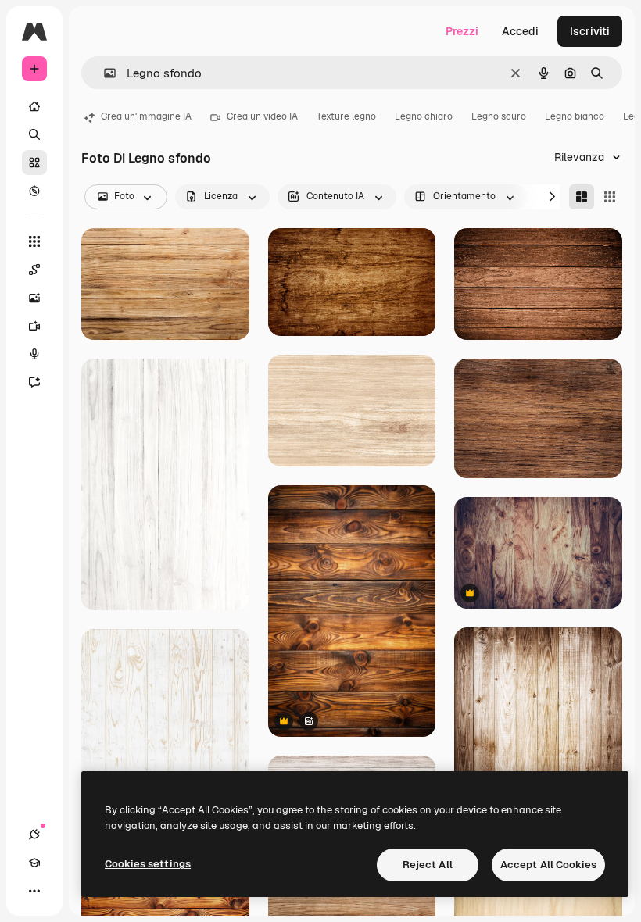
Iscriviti (590, 31)
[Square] (609, 196)
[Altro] (34, 890)
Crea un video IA (262, 116)
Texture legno (346, 116)
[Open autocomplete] (103, 73)
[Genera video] (34, 325)
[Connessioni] (34, 834)
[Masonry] (581, 196)
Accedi (520, 31)
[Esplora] (34, 190)
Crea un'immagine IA (146, 116)
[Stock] (34, 162)
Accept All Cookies (548, 864)
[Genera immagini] (34, 297)
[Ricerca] (34, 134)
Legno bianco (574, 116)
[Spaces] (34, 269)
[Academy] (34, 862)
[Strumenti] (34, 241)
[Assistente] (34, 382)
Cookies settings (148, 863)
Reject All (428, 864)
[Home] (34, 106)
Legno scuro (498, 116)
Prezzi (462, 31)
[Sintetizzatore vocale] (34, 353)
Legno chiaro (424, 116)
